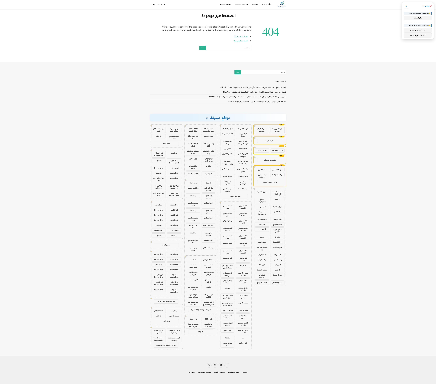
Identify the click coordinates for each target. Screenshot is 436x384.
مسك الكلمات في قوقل (277, 193)
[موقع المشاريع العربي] (281, 4)
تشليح (208, 287)
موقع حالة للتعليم (227, 182)
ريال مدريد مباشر (208, 196)
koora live (158, 168)
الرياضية (208, 174)
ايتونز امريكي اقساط (227, 281)
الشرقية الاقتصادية (262, 213)
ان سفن (277, 199)
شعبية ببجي (243, 310)
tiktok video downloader (158, 339)
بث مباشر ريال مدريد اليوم (193, 325)
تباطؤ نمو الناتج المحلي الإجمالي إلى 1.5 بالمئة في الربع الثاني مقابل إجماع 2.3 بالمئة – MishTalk (253, 87)
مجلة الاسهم (277, 212)
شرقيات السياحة (262, 276)
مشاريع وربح (266, 4)
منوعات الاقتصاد (241, 4)
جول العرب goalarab (208, 325)
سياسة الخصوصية (204, 372)
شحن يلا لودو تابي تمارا (227, 274)
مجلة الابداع (262, 242)
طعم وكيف (277, 265)
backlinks (243, 149)
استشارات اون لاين (262, 248)
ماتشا (227, 338)
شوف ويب (262, 207)
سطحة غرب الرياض (192, 273)
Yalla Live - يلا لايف (158, 179)
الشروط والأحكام (219, 372)
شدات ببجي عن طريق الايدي (227, 266)
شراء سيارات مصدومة (193, 303)
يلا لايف (200, 332)
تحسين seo (262, 150)
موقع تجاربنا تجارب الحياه (208, 160)
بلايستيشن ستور (243, 316)
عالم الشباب (269, 141)
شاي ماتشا (243, 343)
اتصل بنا (192, 372)
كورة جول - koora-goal (174, 161)
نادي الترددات (277, 247)
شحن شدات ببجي (243, 296)
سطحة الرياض (208, 260)
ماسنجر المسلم (270, 160)
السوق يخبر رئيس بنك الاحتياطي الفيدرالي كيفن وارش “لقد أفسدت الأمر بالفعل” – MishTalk (254, 92)
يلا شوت (208, 183)
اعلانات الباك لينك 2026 (243, 162)
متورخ (277, 237)
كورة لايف (174, 210)
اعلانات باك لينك (193, 167)
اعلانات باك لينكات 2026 (166, 301)
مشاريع (208, 166)
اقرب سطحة (193, 280)
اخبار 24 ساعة (243, 189)
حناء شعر (227, 330)
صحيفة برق (262, 170)
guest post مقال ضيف (193, 130)
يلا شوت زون (174, 316)
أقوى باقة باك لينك (208, 152)
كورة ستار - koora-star (158, 154)
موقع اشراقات (277, 175)
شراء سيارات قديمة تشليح (201, 310)
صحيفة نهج (277, 224)
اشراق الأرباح (262, 282)
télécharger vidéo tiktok (166, 345)
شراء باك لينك (243, 129)
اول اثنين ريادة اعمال (277, 130)
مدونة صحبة (277, 275)
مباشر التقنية (262, 270)
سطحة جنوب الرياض (208, 281)
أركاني (277, 270)
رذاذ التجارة (262, 260)
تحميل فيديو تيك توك (158, 331)
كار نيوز (262, 224)
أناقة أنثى (262, 229)
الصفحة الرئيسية (241, 40)
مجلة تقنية (227, 176)
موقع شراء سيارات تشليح (193, 296)
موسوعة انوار (277, 282)
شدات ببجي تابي (227, 214)
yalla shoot (193, 183)
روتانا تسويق (277, 242)
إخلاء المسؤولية (233, 372)
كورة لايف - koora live (174, 276)
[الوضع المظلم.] (151, 4)
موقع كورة (166, 245)
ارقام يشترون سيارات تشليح (208, 303)
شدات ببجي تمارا (227, 207)
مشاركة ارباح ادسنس (262, 130)
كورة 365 (208, 319)
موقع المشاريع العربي (243, 170)
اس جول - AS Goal (158, 194)
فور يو (227, 288)
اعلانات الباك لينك (227, 142)
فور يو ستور (227, 258)
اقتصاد (255, 4)
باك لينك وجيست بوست (227, 162)
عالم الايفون (277, 219)
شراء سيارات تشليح (208, 296)
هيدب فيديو (262, 255)
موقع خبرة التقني (277, 230)
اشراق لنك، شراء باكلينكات (243, 142)
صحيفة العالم (235, 196)
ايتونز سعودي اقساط (243, 229)
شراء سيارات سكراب (193, 288)
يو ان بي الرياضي (243, 182)
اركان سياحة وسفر (270, 182)
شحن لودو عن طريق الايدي (227, 304)
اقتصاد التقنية (225, 4)
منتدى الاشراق (227, 154)
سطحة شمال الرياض (208, 273)
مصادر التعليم (227, 169)
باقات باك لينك (227, 134)
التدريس (227, 149)
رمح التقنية (277, 260)
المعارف (277, 255)
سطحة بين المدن (208, 266)
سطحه (193, 260)
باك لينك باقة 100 (208, 145)
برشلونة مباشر (193, 188)
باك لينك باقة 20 (193, 137)
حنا (243, 338)
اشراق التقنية (262, 192)
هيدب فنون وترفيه (227, 190)
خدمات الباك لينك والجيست (208, 130)
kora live (158, 205)
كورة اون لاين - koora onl (174, 187)
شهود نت (262, 265)
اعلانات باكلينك (192, 174)
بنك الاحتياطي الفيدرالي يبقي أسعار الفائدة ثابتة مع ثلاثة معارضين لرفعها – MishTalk (257, 101)
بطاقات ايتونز (227, 310)
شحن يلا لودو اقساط (227, 229)
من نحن (244, 372)
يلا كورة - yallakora (158, 187)
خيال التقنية (277, 207)
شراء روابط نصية (243, 135)
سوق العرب (208, 136)
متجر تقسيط (227, 243)
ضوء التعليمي (277, 170)
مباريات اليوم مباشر (208, 189)
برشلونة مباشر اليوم (158, 130)
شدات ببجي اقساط (243, 207)
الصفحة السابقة (241, 36)
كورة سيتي (193, 319)
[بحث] (154, 4)
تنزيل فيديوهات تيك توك (174, 339)
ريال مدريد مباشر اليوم (174, 130)
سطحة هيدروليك (193, 266)
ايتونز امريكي (227, 221)
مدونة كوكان (262, 219)
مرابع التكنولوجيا (262, 200)
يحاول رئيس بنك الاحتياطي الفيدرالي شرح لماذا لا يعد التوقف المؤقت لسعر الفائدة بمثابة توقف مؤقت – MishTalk (247, 97)
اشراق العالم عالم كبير (243, 155)
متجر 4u (243, 265)
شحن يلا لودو (243, 303)
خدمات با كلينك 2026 (193, 152)
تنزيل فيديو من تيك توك (174, 331)
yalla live (166, 144)
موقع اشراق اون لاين (262, 176)
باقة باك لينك (277, 150)
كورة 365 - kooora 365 (174, 194)
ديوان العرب (193, 159)
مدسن (262, 237)
